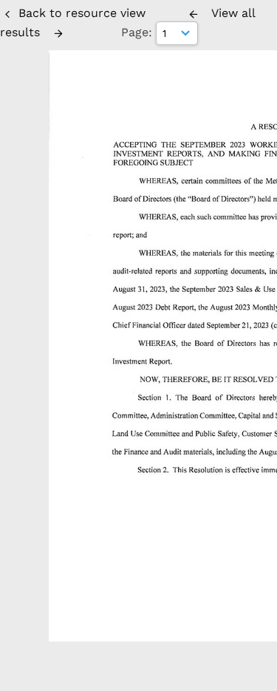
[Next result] (58, 33)
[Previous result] (193, 14)
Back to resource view (82, 13)
